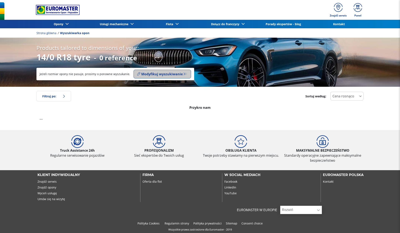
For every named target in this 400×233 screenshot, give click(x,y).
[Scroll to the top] (389, 224)
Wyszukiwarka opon (74, 33)
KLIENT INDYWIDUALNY (59, 175)
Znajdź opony (47, 187)
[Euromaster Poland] (56, 9)
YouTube (230, 193)
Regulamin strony (177, 223)
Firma (148, 175)
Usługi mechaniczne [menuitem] (115, 24)
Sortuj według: (315, 96)
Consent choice (252, 223)
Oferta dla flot (152, 181)
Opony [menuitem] (59, 24)
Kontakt (328, 181)
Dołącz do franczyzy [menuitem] (226, 24)
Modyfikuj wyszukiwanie (162, 74)
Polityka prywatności (207, 223)
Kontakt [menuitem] (339, 24)
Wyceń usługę (47, 193)
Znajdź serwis (47, 181)
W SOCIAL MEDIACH (242, 175)
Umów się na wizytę (51, 199)
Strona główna (46, 33)
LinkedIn (230, 187)
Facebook (230, 181)
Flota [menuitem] (170, 24)
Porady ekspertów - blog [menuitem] (283, 24)
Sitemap (231, 223)
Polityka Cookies (149, 223)
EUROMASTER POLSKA (343, 175)
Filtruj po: (49, 96)
